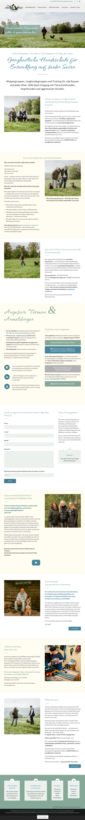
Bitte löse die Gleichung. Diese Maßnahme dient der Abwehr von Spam (24, 471)
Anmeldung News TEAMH (58, 379)
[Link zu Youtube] (79, 1)
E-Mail (6, 432)
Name (6, 423)
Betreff (6, 440)
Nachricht (7, 449)
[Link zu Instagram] (77, 1)
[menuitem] (10, 7)
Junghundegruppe (21, 335)
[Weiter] (83, 28)
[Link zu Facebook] (74, 1)
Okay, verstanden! (42, 817)
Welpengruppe (10, 335)
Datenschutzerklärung (42, 814)
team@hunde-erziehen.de (67, 1)
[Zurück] (1, 28)
